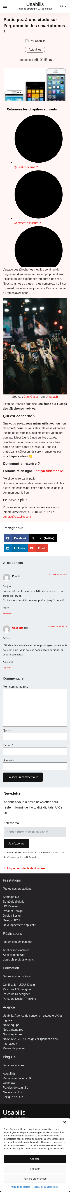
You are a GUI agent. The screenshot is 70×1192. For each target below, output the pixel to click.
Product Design (13, 910)
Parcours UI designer (16, 994)
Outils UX (9, 1082)
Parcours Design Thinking (19, 998)
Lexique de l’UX (13, 1096)
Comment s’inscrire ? (27, 222)
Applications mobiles (16, 950)
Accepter (35, 1158)
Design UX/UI (11, 920)
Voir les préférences (35, 1178)
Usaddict (17, 627)
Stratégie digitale (13, 901)
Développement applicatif (19, 925)
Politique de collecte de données (24, 868)
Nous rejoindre (12, 1034)
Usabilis (14, 1112)
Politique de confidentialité (45, 1187)
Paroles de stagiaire (15, 1087)
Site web (8, 760)
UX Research (11, 906)
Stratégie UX (11, 896)
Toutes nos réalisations (17, 941)
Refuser (35, 1168)
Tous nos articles (13, 1065)
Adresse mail (12, 823)
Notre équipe (11, 1025)
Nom (7, 730)
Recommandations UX (17, 1078)
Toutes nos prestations (17, 888)
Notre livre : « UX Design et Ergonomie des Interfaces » (30, 1041)
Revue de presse (14, 1048)
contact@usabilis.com (17, 516)
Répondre (7, 613)
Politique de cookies (20, 1187)
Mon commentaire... (15, 686)
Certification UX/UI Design (19, 984)
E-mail (8, 745)
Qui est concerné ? (26, 167)
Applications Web (14, 954)
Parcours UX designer (17, 989)
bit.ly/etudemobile (49, 471)
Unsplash (52, 396)
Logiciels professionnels (18, 959)
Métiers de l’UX (12, 1092)
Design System (12, 915)
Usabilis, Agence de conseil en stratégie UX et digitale (32, 1018)
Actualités (35, 49)
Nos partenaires (13, 1029)
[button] (64, 1122)
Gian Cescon (32, 396)
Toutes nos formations (17, 976)
